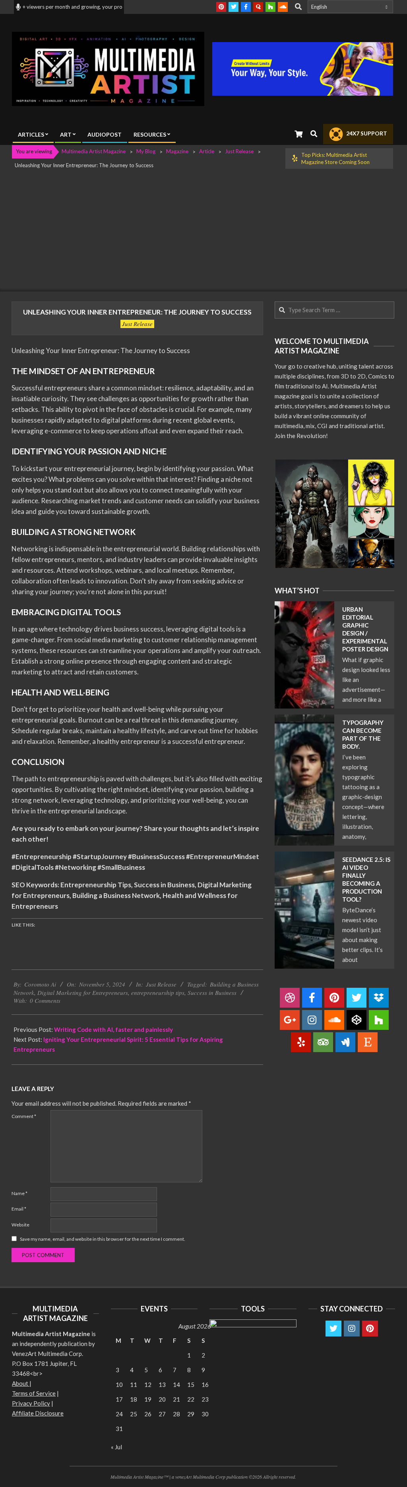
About (20, 1383)
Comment (24, 1116)
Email (19, 1209)
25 (133, 1413)
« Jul (116, 1446)
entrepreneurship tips (157, 992)
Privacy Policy (31, 1403)
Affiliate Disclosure (38, 1413)
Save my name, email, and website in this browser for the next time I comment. (102, 1239)
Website (20, 1225)
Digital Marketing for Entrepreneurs (82, 992)
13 (162, 1384)
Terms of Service (34, 1393)
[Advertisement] (203, 232)
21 (176, 1399)
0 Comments (45, 1000)
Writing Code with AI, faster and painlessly (113, 1029)
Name (19, 1193)
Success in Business (212, 992)
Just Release (137, 324)
